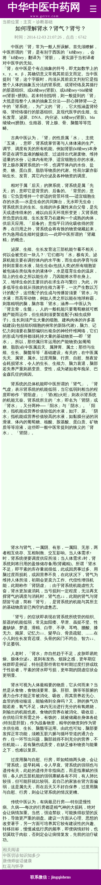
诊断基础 (44, 22)
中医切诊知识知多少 (21, 855)
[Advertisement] (50, 490)
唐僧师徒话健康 (17, 861)
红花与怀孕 (13, 866)
